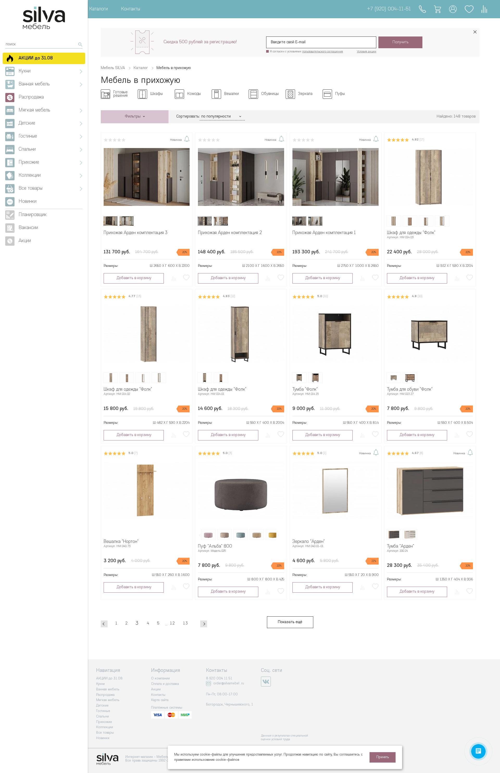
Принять (382, 757)
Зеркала (305, 94)
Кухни (100, 684)
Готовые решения (120, 94)
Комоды (194, 94)
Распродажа (105, 695)
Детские (102, 705)
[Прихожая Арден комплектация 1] (335, 177)
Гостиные (103, 711)
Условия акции (366, 51)
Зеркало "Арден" (308, 541)
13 (185, 623)
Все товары (105, 732)
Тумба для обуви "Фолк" (410, 389)
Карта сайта (159, 700)
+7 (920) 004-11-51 (389, 9)
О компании (160, 678)
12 (172, 623)
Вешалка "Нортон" (121, 541)
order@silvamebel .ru (228, 683)
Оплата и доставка (165, 684)
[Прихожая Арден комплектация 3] (147, 177)
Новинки (102, 738)
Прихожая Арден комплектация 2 (230, 233)
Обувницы (270, 94)
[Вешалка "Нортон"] (147, 490)
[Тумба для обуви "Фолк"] (430, 334)
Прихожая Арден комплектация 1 (324, 233)
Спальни (102, 716)
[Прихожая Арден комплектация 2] (241, 177)
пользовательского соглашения (322, 51)
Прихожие (104, 722)
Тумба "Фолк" (305, 389)
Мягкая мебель (108, 700)
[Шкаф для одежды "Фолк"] (430, 177)
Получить (400, 42)
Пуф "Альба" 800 (215, 546)
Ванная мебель (108, 689)
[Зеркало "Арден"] (335, 490)
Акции (156, 689)
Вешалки (231, 94)
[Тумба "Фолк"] (335, 334)
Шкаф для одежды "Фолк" (411, 233)
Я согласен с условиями (306, 51)
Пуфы (340, 94)
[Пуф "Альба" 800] (241, 490)
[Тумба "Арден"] (430, 490)
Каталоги (98, 9)
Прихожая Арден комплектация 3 (135, 233)
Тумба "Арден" (400, 546)
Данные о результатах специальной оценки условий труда (284, 737)
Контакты (130, 9)
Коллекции (104, 727)
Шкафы (156, 94)
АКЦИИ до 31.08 (109, 678)
